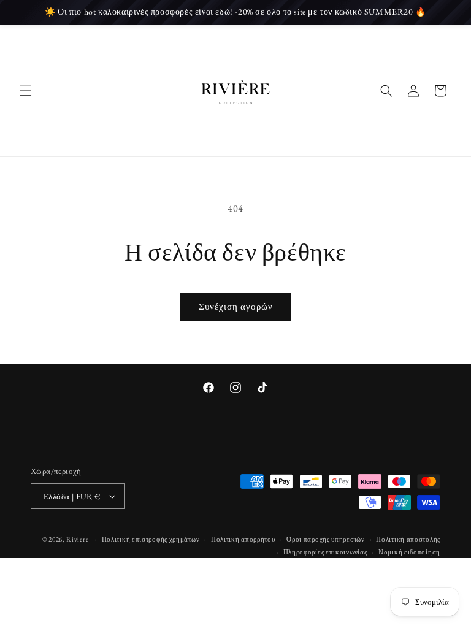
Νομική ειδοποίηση (409, 552)
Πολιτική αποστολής (408, 539)
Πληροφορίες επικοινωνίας (325, 552)
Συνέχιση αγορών (236, 306)
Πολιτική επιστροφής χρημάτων (151, 539)
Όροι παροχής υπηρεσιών (325, 539)
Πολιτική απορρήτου (243, 539)
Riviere (78, 539)
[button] (25, 90)
